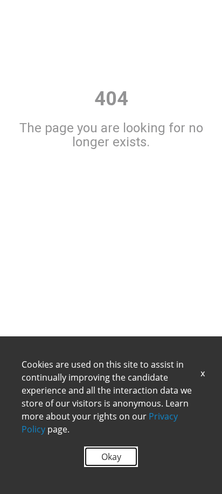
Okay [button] (111, 457)
